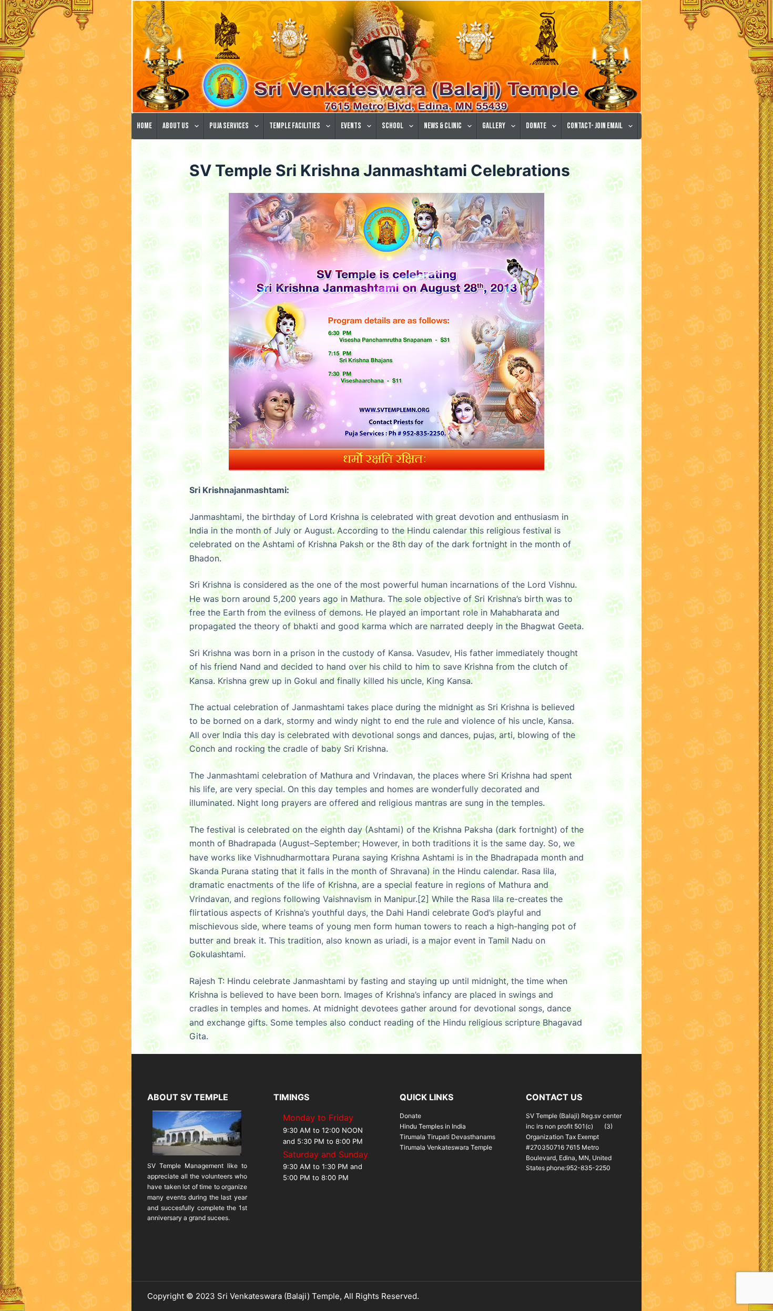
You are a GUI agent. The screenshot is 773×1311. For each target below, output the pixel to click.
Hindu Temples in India (433, 1126)
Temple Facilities (294, 126)
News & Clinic (443, 126)
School (392, 126)
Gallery (493, 126)
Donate (536, 126)
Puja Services (229, 126)
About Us (175, 126)
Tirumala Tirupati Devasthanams (447, 1137)
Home (144, 126)
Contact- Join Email (595, 126)
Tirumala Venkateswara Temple (446, 1147)
